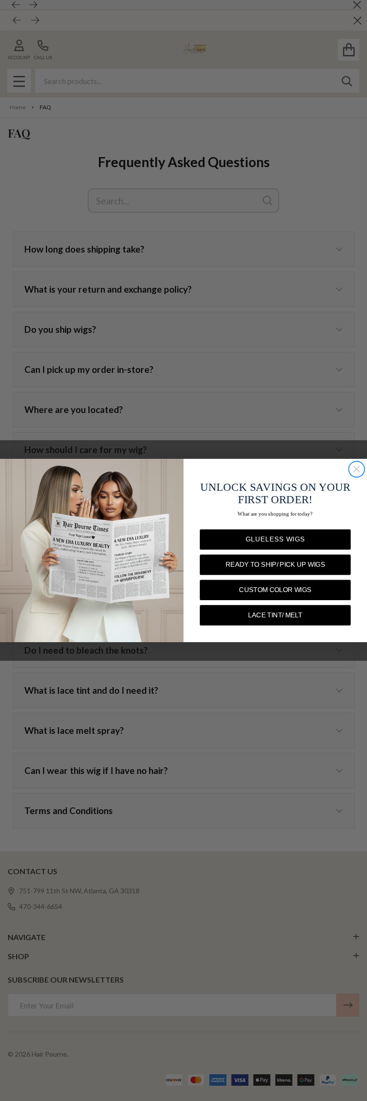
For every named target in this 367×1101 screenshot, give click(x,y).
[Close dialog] (356, 469)
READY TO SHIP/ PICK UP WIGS (275, 564)
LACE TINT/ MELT (275, 615)
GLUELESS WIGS (275, 539)
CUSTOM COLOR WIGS (275, 589)
